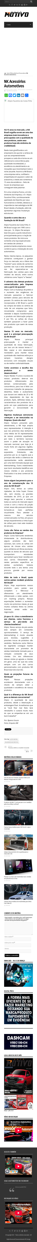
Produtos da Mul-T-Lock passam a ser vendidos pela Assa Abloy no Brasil (18, 803)
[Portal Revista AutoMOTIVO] (18, 16)
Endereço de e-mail (9, 942)
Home (8, 73)
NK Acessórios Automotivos (11, 742)
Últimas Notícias (14, 73)
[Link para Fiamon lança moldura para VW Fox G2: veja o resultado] (18, 825)
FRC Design (27, 1239)
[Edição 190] (18, 1109)
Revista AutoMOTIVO (20, 1187)
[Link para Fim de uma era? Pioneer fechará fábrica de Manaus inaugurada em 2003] (18, 775)
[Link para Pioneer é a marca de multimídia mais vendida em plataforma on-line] (18, 874)
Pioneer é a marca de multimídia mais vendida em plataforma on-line (17, 877)
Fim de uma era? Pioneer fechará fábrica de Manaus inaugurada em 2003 (17, 778)
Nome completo (8, 936)
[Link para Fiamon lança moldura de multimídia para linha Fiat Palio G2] (18, 899)
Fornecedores (22, 73)
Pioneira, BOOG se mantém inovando (18, 747)
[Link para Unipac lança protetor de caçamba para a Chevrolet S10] (18, 849)
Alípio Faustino (14, 739)
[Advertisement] (18, 50)
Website (7, 948)
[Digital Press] (18, 1023)
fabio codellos (14, 89)
